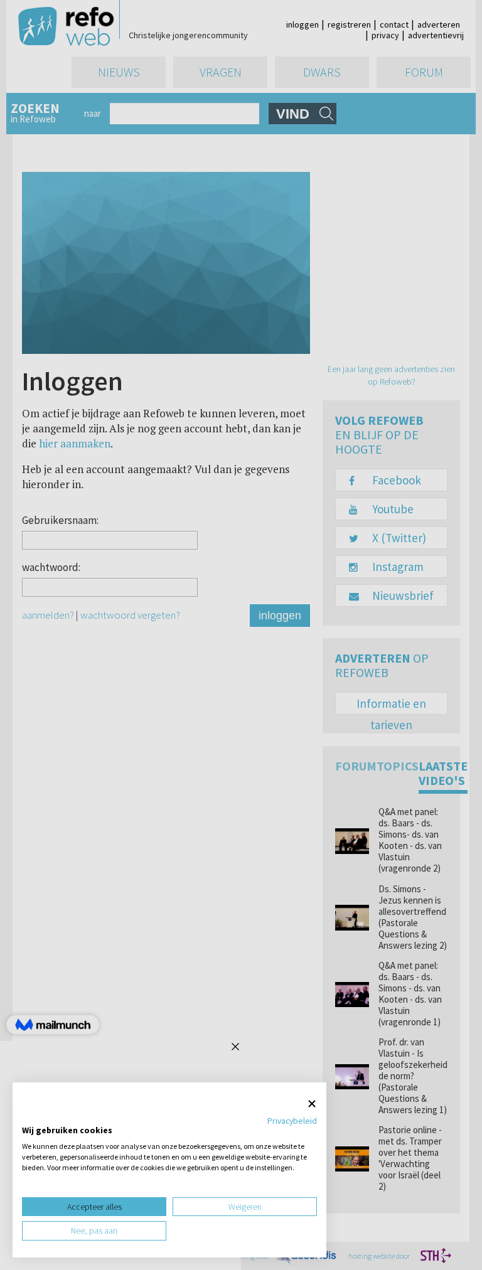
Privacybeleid (292, 1120)
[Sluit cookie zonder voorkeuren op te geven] (312, 1104)
